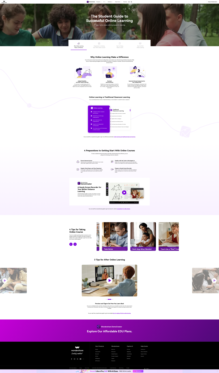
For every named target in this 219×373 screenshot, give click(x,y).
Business (128, 358)
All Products (97, 360)
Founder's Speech (114, 356)
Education (113, 360)
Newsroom (113, 351)
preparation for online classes (123, 208)
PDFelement (97, 358)
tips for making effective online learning (122, 313)
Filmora (96, 349)
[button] (71, 244)
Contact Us (143, 349)
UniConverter (97, 351)
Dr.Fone (96, 356)
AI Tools (128, 349)
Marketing (129, 351)
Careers (112, 358)
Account (142, 356)
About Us (113, 349)
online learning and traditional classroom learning (124, 136)
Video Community (144, 351)
